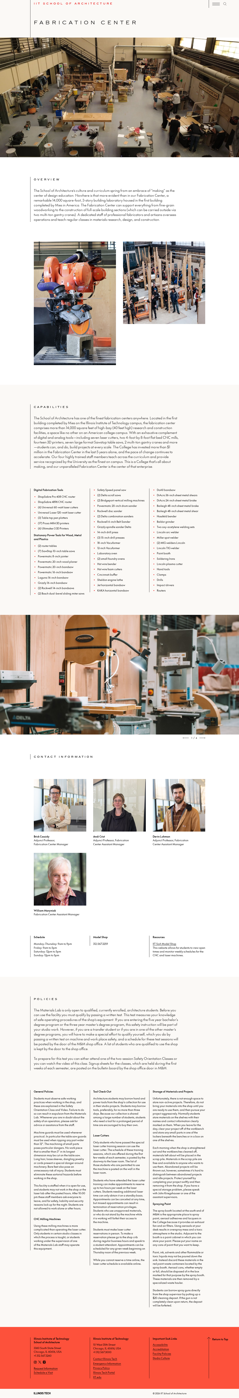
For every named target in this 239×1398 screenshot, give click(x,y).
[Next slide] (202, 738)
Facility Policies (162, 1353)
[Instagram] (35, 1362)
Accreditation (161, 1349)
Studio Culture (161, 1358)
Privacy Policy (101, 1368)
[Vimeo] (44, 1362)
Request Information (46, 1368)
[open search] (225, 4)
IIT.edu (97, 1377)
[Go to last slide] (186, 738)
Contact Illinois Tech (105, 1359)
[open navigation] (216, 4)
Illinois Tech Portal (104, 1372)
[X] (39, 1362)
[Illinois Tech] (42, 1393)
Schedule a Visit (43, 1372)
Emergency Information (107, 1363)
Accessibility (160, 1344)
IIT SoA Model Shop (164, 944)
